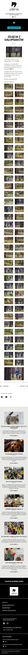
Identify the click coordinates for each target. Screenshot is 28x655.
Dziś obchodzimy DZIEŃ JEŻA (14, 563)
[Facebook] (13, 17)
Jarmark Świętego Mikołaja (14, 509)
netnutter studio (14, 653)
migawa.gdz (14, 61)
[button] (14, 22)
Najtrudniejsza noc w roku (14, 454)
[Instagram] (15, 17)
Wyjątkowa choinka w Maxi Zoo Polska (14, 536)
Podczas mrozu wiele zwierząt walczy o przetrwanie (14, 427)
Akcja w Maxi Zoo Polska (14, 481)
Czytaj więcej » (14, 435)
